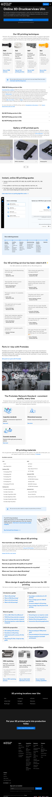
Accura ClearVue (32, 494)
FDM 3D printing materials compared (14, 617)
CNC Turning (28, 754)
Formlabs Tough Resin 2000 (10, 494)
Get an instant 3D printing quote (26, 728)
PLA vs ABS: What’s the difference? (14, 615)
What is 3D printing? (10, 596)
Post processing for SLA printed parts (39, 634)
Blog (42, 757)
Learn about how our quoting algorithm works (14, 193)
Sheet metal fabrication (24, 651)
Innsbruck (45, 698)
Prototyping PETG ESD (9, 484)
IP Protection (21, 753)
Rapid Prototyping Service (28, 768)
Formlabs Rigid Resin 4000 (10, 496)
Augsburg (20, 698)
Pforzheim (32, 703)
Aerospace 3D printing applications (38, 617)
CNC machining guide (35, 756)
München (32, 701)
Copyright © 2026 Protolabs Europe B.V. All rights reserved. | (15, 796)
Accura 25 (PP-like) (32, 492)
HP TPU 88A (31, 471)
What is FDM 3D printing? (11, 598)
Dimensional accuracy (31, 407)
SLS (15, 43)
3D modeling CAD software (12, 630)
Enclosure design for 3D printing (37, 603)
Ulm (5, 698)
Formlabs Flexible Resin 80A (10, 499)
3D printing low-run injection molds (38, 615)
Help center (6, 778)
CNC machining (6, 651)
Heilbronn (20, 703)
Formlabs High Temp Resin (10, 501)
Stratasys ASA (31, 481)
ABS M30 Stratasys (32, 484)
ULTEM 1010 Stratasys (33, 486)
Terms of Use (43, 755)
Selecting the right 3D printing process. (18, 80)
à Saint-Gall (7, 701)
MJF (28, 43)
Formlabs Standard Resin (9, 489)
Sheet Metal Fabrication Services (28, 764)
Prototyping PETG (8, 471)
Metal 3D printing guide (36, 763)
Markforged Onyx (32, 476)
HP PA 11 (30, 466)
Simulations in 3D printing (11, 633)
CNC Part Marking (28, 760)
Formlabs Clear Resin (8, 492)
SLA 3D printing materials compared (14, 619)
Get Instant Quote (7, 780)
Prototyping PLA (7, 481)
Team (42, 747)
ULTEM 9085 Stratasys (33, 479)
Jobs (42, 745)
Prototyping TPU (7, 476)
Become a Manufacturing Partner (44, 750)
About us (20, 745)
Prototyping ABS (7, 479)
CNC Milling (28, 752)
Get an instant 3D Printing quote (26, 20)
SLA (40, 43)
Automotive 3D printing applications (39, 621)
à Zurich (32, 698)
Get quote (46, 4)
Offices (5, 774)
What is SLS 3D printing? (11, 602)
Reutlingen (7, 703)
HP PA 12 (30, 464)
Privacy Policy (43, 753)
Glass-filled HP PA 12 (32, 468)
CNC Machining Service (28, 749)
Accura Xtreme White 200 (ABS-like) (36, 496)
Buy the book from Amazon (11, 530)
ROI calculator (36, 768)
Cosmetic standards (6, 426)
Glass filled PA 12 (7, 466)
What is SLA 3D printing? (11, 600)
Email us (5, 776)
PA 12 (5, 464)
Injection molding (39, 651)
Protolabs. (38, 454)
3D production (39, 133)
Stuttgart (20, 701)
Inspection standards (6, 407)
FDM (3, 43)
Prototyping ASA (7, 474)
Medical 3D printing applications (37, 619)
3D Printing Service (28, 746)
